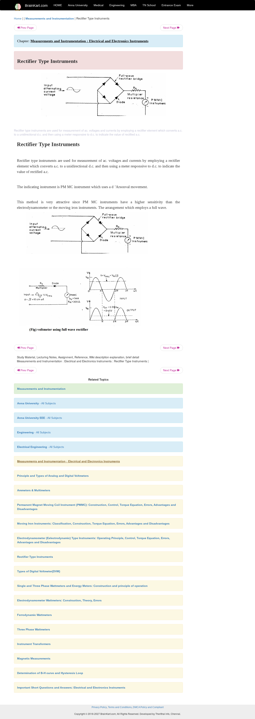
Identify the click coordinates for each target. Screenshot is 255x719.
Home (18, 18)
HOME (58, 5)
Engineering (117, 5)
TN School (149, 5)
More (190, 5)
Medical (98, 5)
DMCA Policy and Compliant (148, 707)
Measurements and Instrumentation (50, 18)
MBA (133, 5)
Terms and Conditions (120, 707)
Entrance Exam (171, 5)
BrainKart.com (36, 6)
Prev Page (27, 27)
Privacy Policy (99, 707)
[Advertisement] (215, 76)
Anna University (78, 5)
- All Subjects (36, 403)
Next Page (170, 27)
